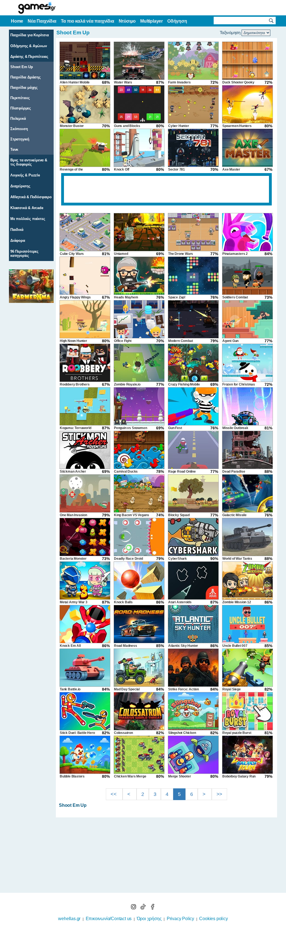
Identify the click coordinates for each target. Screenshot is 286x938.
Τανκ (14, 149)
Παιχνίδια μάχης (24, 87)
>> (219, 794)
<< (114, 794)
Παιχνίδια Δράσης (25, 77)
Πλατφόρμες (20, 108)
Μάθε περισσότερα (139, 934)
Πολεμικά (18, 118)
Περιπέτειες (20, 98)
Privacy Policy (180, 918)
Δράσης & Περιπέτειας (29, 56)
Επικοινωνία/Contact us (109, 918)
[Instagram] (134, 908)
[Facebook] (152, 908)
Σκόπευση (19, 129)
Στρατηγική (19, 139)
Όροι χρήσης (149, 918)
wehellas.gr (69, 918)
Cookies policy (213, 918)
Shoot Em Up (21, 67)
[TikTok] (143, 908)
